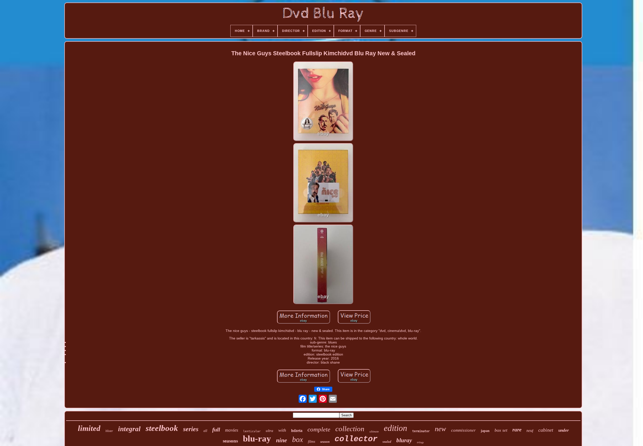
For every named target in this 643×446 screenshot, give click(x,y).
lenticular (252, 431)
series (190, 429)
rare (516, 430)
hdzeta (296, 430)
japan (485, 431)
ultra (269, 431)
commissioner (463, 430)
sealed (387, 441)
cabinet (545, 430)
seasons (230, 440)
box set (501, 430)
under (563, 430)
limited (89, 428)
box (297, 439)
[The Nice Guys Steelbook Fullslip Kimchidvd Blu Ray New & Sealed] (323, 101)
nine (281, 440)
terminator (421, 431)
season (325, 441)
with (282, 430)
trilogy (420, 442)
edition (395, 428)
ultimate (374, 431)
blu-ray (257, 438)
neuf (529, 430)
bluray (404, 440)
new (440, 429)
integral (129, 429)
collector (356, 439)
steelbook (162, 428)
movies (231, 430)
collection (349, 429)
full (216, 429)
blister (109, 431)
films (311, 441)
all (205, 431)
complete (318, 429)
